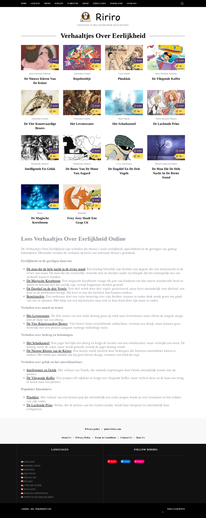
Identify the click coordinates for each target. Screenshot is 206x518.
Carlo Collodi (124, 74)
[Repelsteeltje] (82, 57)
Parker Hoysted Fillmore (166, 119)
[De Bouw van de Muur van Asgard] (82, 147)
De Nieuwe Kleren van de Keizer (49, 350)
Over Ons (131, 3)
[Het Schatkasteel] (124, 102)
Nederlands (116, 3)
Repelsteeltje (82, 78)
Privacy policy (92, 429)
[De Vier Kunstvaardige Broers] (40, 102)
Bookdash (82, 213)
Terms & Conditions (105, 437)
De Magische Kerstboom (43, 280)
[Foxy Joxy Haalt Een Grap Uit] (82, 197)
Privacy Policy (83, 437)
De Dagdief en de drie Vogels (47, 288)
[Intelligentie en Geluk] (40, 147)
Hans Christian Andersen (40, 74)
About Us (66, 437)
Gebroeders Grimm (82, 74)
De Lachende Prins (166, 124)
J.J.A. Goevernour (124, 164)
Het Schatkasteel (124, 124)
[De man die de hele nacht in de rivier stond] (166, 147)
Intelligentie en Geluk (40, 169)
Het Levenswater (82, 124)
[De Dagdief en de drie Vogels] (124, 147)
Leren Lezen (99, 3)
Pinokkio (124, 78)
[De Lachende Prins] (166, 102)
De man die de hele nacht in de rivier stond (166, 173)
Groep (85, 3)
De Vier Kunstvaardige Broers (47, 323)
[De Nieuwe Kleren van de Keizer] (40, 57)
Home (23, 3)
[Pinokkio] (124, 57)
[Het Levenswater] (82, 102)
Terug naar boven (176, 509)
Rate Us (140, 437)
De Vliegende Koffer (166, 78)
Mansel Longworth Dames (166, 164)
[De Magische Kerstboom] (40, 197)
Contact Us (126, 437)
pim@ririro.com (112, 429)
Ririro (40, 213)
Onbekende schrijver (40, 164)
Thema (47, 3)
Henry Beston (124, 119)
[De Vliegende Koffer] (166, 57)
